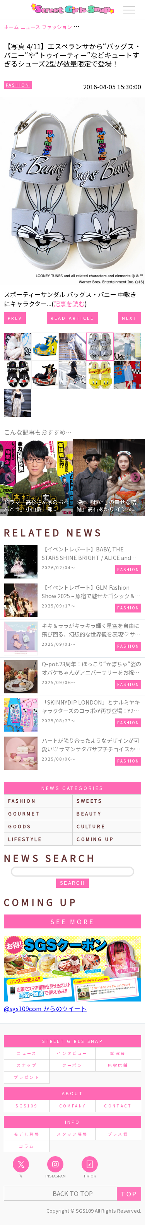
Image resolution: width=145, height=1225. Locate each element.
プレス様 (118, 1134)
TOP (129, 1193)
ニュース (27, 1053)
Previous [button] (9, 477)
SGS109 (26, 1106)
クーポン (72, 1065)
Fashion (18, 85)
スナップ (27, 1065)
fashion (22, 800)
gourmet (24, 813)
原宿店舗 (118, 1065)
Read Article (72, 318)
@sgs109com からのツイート (45, 1008)
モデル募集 (27, 1134)
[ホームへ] (72, 8)
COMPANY (72, 1106)
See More (72, 921)
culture (91, 826)
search (72, 883)
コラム (26, 1146)
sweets (89, 800)
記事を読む (69, 303)
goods (19, 826)
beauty (89, 813)
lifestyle (25, 839)
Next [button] (135, 477)
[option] (36, 477)
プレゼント (27, 1077)
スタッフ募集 (72, 1134)
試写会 (118, 1053)
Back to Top (73, 1193)
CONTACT (118, 1106)
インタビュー (72, 1053)
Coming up (95, 839)
